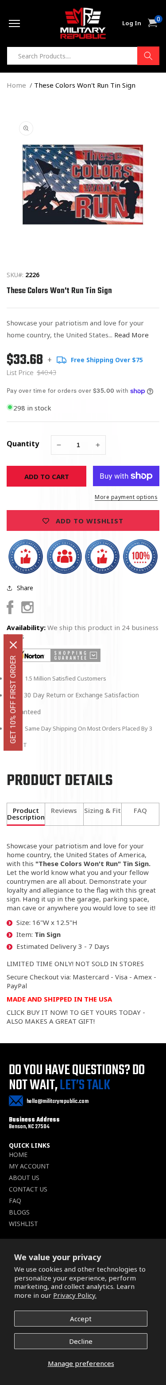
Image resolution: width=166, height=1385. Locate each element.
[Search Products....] (148, 55)
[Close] (13, 645)
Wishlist (23, 1224)
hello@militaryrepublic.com (58, 1101)
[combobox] (83, 56)
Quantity (23, 444)
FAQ (15, 1201)
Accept (81, 1318)
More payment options (126, 497)
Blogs (19, 1212)
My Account (29, 1166)
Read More (131, 334)
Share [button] (25, 588)
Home (16, 85)
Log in (131, 23)
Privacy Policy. (75, 1295)
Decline (81, 1341)
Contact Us (28, 1189)
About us (24, 1178)
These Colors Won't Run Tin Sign (84, 85)
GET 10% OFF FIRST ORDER (13, 700)
